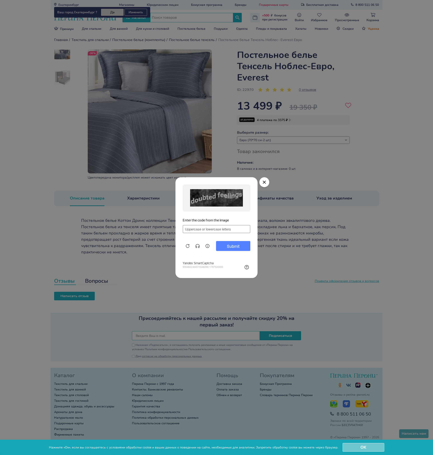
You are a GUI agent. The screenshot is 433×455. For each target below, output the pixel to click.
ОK (363, 447)
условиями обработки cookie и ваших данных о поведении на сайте (159, 447)
